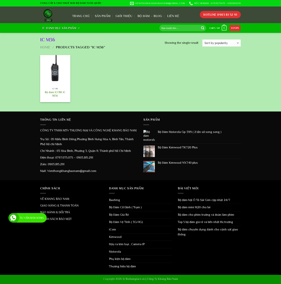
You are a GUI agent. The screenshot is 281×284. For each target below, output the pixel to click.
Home (45, 47)
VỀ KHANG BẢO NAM (54, 199)
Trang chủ (81, 16)
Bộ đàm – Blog (149, 16)
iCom (112, 229)
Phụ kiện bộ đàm (120, 259)
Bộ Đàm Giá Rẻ (119, 214)
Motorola (115, 251)
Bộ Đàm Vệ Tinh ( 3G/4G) (126, 222)
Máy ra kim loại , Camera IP (127, 244)
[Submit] (202, 28)
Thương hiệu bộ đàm (122, 266)
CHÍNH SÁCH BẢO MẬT (56, 219)
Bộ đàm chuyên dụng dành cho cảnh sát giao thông (208, 232)
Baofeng (114, 200)
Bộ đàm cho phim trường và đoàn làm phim (206, 214)
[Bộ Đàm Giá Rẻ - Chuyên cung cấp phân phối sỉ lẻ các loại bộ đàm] (53, 15)
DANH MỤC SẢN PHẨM (61, 28)
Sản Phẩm (103, 16)
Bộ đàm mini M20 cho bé (194, 207)
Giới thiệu (123, 16)
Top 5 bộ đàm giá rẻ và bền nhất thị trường (205, 222)
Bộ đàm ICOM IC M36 (55, 94)
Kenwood (115, 237)
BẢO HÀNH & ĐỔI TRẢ (55, 212)
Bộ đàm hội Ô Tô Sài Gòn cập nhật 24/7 (204, 200)
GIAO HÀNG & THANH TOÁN (59, 205)
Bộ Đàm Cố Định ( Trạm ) (125, 207)
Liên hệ (173, 16)
